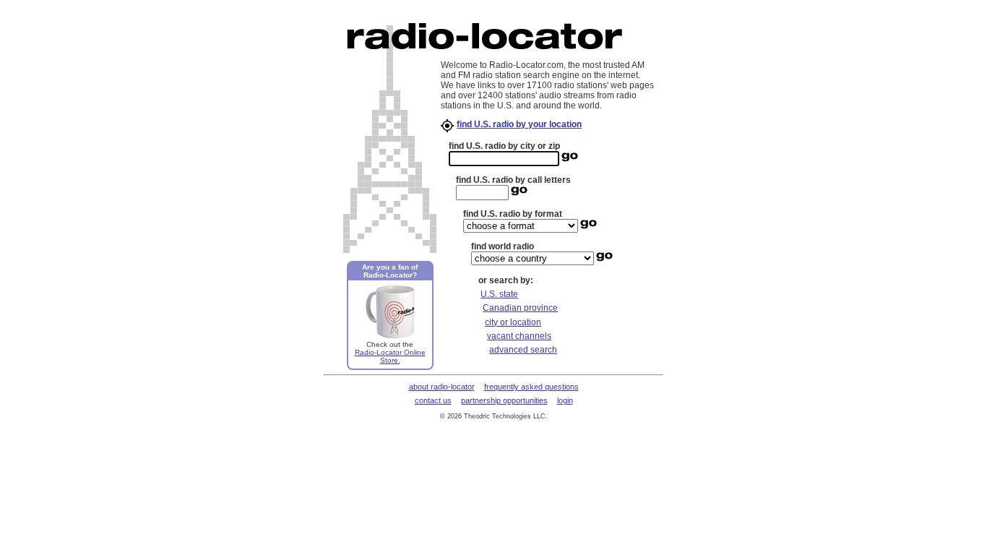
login (565, 400)
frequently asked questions (531, 386)
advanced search (523, 350)
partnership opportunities (504, 400)
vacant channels (519, 336)
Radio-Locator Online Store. (390, 356)
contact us (433, 400)
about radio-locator (442, 386)
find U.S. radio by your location (519, 124)
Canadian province (520, 308)
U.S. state (499, 294)
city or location (513, 322)
